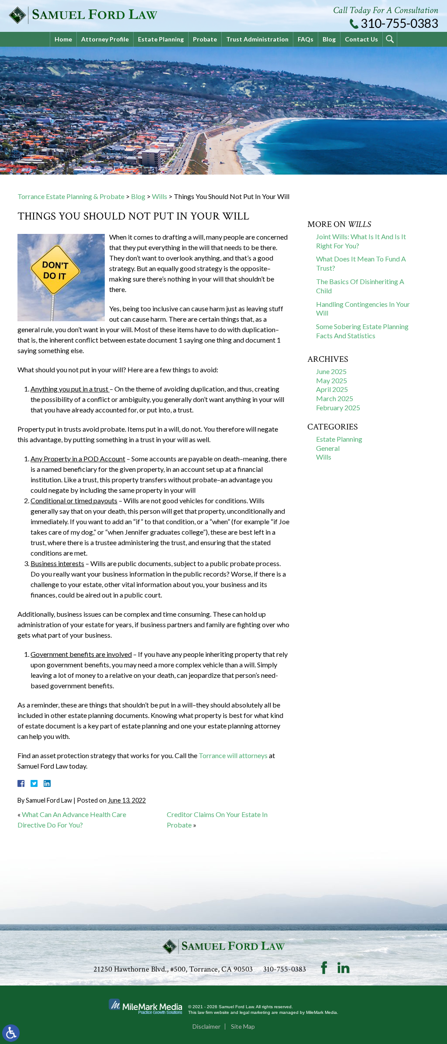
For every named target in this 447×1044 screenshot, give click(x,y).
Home (63, 39)
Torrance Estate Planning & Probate (70, 196)
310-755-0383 (399, 23)
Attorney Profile (105, 39)
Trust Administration (257, 39)
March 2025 (334, 398)
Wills (159, 196)
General (328, 448)
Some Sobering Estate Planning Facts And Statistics (362, 331)
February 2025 (338, 407)
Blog (329, 39)
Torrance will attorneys (233, 755)
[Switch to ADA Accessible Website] (11, 1033)
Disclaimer (206, 1026)
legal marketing (255, 1012)
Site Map (243, 1026)
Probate (205, 39)
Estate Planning (161, 39)
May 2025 (331, 380)
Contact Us (361, 39)
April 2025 (332, 389)
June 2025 (331, 371)
